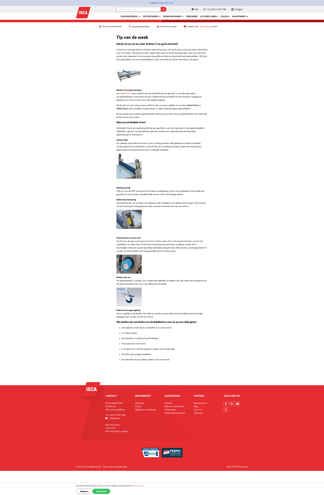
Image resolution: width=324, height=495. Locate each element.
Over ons (198, 409)
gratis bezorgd (206, 26)
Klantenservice (200, 403)
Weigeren (84, 491)
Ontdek (171, 3)
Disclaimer (139, 403)
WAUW (244, 466)
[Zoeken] (163, 9)
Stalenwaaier (170, 409)
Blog (196, 406)
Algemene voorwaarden (145, 409)
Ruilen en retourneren (174, 406)
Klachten (168, 403)
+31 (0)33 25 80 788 (216, 9)
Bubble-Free (124, 93)
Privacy (138, 406)
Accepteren (101, 491)
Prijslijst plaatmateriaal (175, 413)
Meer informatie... (139, 486)
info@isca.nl (114, 418)
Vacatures (198, 413)
